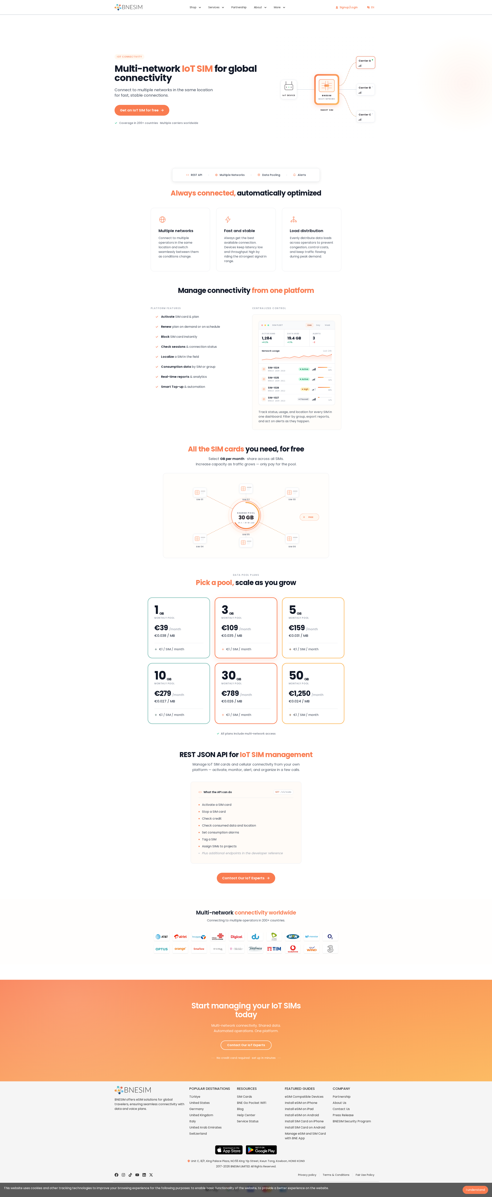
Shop (193, 7)
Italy (192, 1121)
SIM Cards (244, 1096)
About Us (339, 1103)
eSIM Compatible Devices (304, 1096)
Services (213, 7)
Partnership (239, 7)
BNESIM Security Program (352, 1121)
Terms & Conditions (336, 1175)
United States (199, 1103)
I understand (475, 1190)
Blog (240, 1109)
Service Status (247, 1121)
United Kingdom (201, 1115)
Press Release (343, 1115)
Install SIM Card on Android (305, 1127)
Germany (196, 1109)
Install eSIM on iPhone (301, 1103)
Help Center (246, 1115)
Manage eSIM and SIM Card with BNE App (305, 1135)
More (277, 7)
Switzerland (198, 1133)
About (258, 7)
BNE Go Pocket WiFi (251, 1103)
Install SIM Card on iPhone (304, 1121)
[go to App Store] (229, 1149)
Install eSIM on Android (302, 1115)
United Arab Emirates (205, 1127)
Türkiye (194, 1096)
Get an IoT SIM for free (139, 110)
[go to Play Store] (261, 1149)
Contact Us (341, 1109)
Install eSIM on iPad (299, 1109)
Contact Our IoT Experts (243, 878)
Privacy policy (307, 1175)
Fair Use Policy (365, 1175)
